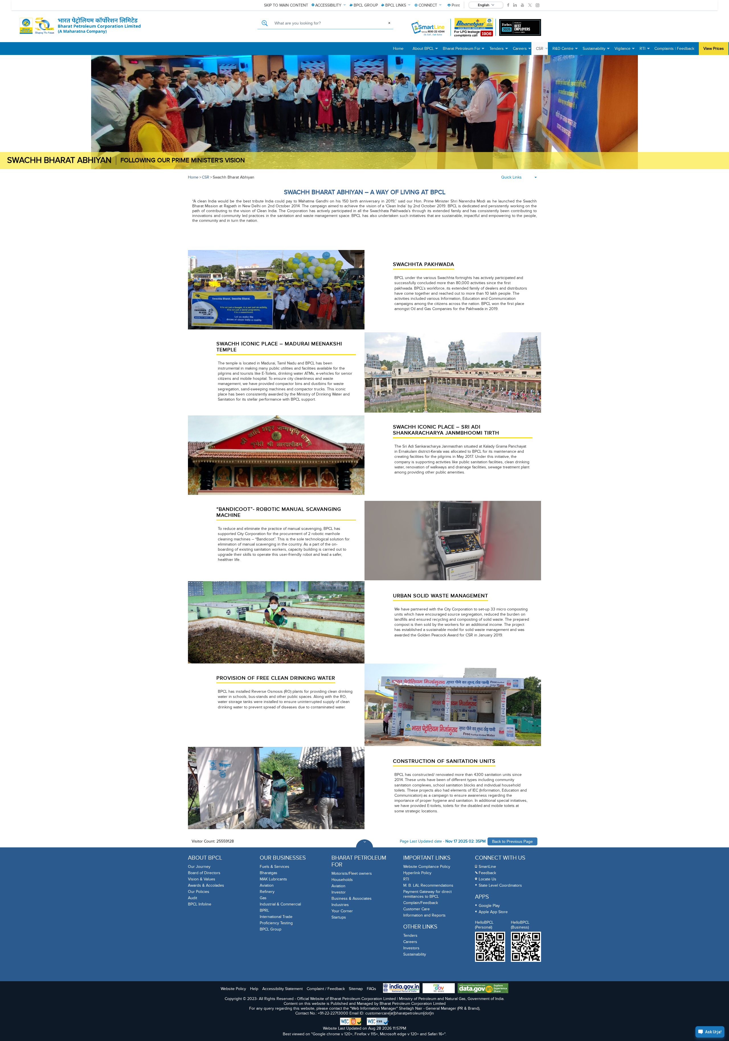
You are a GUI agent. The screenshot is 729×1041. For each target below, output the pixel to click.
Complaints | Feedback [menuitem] (674, 48)
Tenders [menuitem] (499, 50)
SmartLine (487, 866)
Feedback (487, 872)
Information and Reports (424, 915)
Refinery (267, 891)
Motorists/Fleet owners (351, 873)
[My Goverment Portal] (439, 988)
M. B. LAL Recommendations (428, 885)
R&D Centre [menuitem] (565, 50)
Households (342, 879)
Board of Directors (204, 872)
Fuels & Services (274, 866)
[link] (508, 5)
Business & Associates (351, 898)
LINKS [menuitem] (395, 5)
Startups (338, 917)
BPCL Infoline (199, 904)
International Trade (276, 916)
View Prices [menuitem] (713, 48)
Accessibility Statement (282, 988)
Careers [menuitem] (522, 50)
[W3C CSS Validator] (378, 1021)
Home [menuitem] (398, 48)
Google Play (489, 905)
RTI (406, 879)
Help (254, 988)
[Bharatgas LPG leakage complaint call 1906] (473, 27)
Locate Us (487, 879)
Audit (192, 897)
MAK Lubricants (273, 879)
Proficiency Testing (276, 923)
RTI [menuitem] (645, 50)
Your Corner (342, 911)
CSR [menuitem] (542, 50)
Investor (338, 892)
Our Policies (198, 891)
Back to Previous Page (512, 841)
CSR (205, 177)
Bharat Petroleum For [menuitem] (464, 50)
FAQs (371, 988)
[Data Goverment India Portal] (483, 988)
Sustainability (414, 954)
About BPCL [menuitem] (425, 50)
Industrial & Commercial (280, 904)
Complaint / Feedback (326, 988)
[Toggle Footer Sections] (364, 847)
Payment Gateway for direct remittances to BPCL (427, 894)
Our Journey (199, 866)
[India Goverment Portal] (401, 988)
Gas (263, 897)
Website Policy (233, 988)
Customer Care (416, 909)
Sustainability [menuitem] (596, 50)
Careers (410, 941)
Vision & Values (201, 879)
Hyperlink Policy (417, 872)
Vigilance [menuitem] (625, 50)
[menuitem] (454, 5)
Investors (411, 948)
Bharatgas (268, 872)
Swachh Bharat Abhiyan (59, 160)
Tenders (410, 935)
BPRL (264, 910)
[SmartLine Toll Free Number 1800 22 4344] (428, 27)
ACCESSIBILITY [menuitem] (328, 5)
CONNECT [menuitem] (428, 5)
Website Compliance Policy (426, 866)
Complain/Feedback (420, 902)
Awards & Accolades (206, 885)
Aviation (267, 885)
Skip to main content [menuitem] (286, 5)
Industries (340, 904)
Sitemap (356, 988)
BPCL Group (270, 929)
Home (193, 177)
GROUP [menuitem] (366, 5)
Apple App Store (493, 911)
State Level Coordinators (500, 885)
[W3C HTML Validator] (351, 1021)
